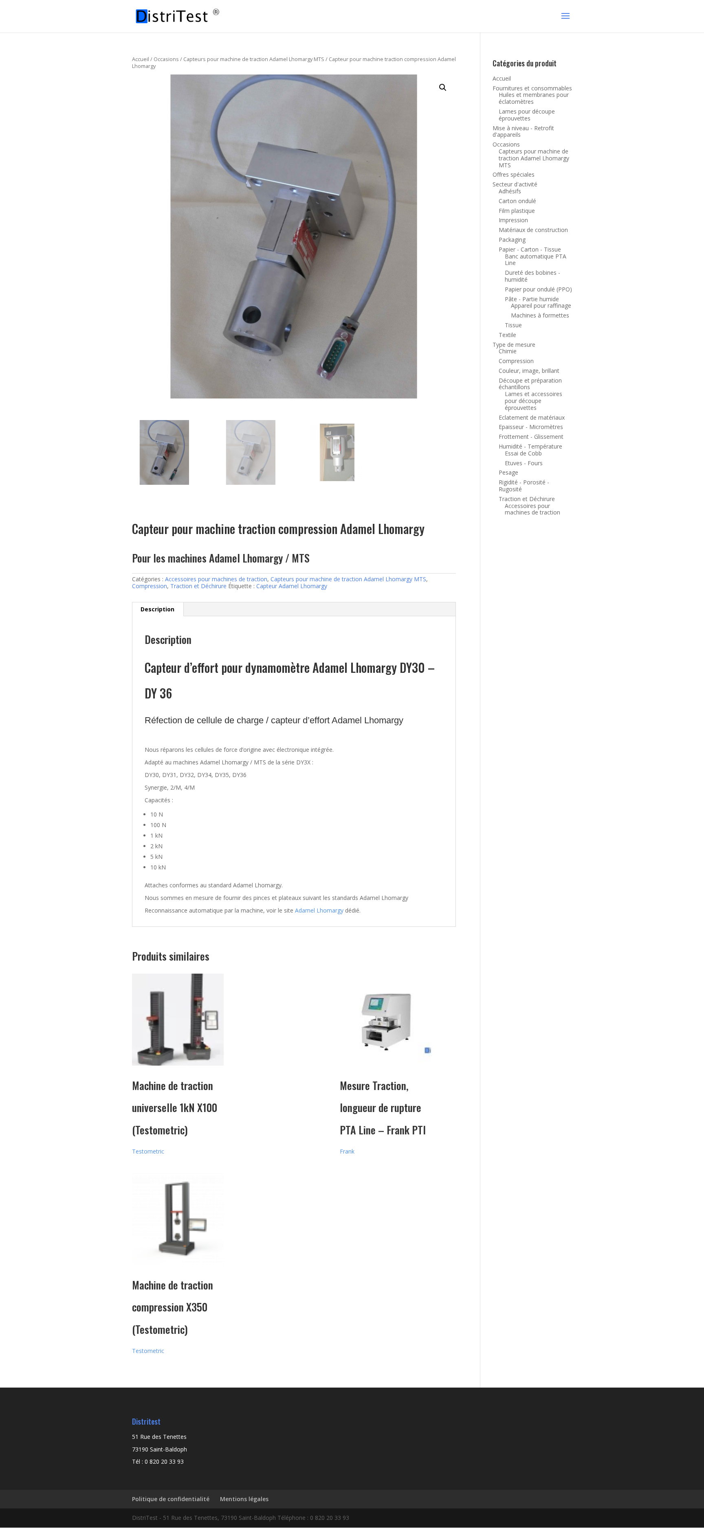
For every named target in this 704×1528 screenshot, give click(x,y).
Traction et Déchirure (198, 586)
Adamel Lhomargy (319, 910)
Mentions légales (244, 1499)
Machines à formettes (540, 315)
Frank (347, 1151)
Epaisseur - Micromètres (531, 427)
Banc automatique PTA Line (535, 259)
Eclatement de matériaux (532, 417)
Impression (513, 220)
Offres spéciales (514, 174)
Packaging (512, 239)
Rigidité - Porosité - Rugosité (524, 485)
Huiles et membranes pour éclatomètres (534, 98)
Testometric (148, 1151)
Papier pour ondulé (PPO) (538, 289)
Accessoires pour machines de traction (216, 579)
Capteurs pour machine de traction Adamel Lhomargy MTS (253, 59)
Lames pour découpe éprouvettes (527, 114)
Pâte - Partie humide (532, 299)
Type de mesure (514, 344)
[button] (443, 87)
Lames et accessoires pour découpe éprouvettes (533, 401)
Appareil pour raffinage (541, 305)
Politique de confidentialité (170, 1499)
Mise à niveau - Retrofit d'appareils (523, 131)
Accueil (140, 59)
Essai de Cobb (523, 453)
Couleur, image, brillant (529, 370)
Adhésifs (510, 191)
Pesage (508, 472)
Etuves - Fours (524, 463)
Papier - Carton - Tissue (530, 249)
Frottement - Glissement (531, 436)
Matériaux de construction (533, 230)
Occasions (166, 59)
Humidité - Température (530, 446)
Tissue (513, 325)
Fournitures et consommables (532, 88)
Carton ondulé (517, 201)
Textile (507, 335)
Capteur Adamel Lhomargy (291, 586)
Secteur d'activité (515, 184)
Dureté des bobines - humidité (532, 276)
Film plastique (517, 211)
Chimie (508, 351)
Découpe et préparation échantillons (530, 384)
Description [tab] (157, 609)
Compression (149, 586)
